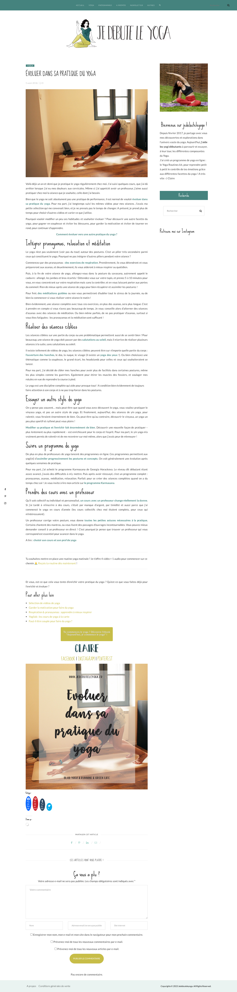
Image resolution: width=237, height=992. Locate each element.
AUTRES (151, 5)
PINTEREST (105, 659)
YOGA (91, 5)
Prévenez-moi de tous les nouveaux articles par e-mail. (88, 948)
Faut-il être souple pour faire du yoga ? (50, 621)
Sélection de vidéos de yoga (44, 603)
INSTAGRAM (86, 659)
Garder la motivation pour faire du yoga (51, 607)
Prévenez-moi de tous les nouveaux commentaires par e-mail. (88, 941)
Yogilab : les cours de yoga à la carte (49, 616)
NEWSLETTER (136, 5)
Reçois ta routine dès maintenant (57, 563)
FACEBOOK (68, 659)
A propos (31, 986)
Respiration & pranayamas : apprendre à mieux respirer (60, 612)
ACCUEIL (80, 5)
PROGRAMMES (105, 5)
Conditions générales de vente (54, 986)
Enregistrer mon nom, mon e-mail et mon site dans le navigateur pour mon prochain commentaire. (88, 934)
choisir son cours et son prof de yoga (54, 540)
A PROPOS (121, 5)
